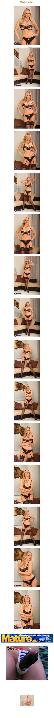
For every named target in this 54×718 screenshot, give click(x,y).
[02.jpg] (27, 68)
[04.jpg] (27, 151)
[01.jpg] (27, 26)
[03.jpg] (27, 109)
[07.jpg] (27, 276)
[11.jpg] (27, 443)
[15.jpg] (27, 610)
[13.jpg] (27, 527)
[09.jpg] (27, 360)
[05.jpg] (27, 193)
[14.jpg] (27, 568)
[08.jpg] (27, 318)
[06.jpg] (27, 234)
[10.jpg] (27, 401)
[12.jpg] (27, 485)
